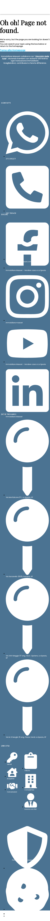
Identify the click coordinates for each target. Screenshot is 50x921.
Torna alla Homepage (12, 50)
